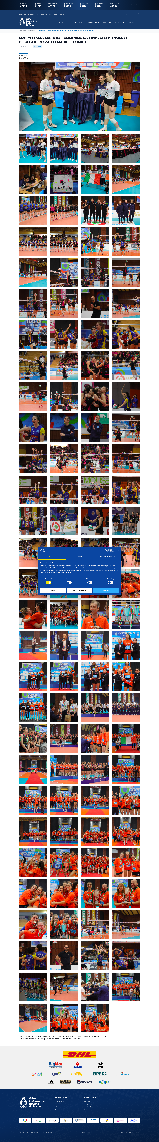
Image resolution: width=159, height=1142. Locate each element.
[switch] (69, 582)
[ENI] (76, 1074)
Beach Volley (88, 1107)
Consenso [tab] (52, 557)
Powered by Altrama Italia (85, 1132)
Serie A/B (87, 1101)
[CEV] (106, 1120)
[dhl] (79, 1054)
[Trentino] (104, 1082)
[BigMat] (55, 1065)
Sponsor (62, 14)
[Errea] (100, 1065)
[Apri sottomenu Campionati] (127, 22)
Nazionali (133, 22)
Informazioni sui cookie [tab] (107, 556)
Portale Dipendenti (60, 1104)
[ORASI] (56, 1074)
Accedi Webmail (59, 1101)
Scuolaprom (93, 22)
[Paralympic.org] (38, 1120)
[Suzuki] (76, 1065)
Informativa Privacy (60, 1107)
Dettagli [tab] (79, 556)
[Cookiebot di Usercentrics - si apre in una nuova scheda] (106, 550)
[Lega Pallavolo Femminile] (120, 1120)
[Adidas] (51, 1082)
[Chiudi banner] (118, 550)
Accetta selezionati (79, 590)
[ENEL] (37, 1074)
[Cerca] (138, 14)
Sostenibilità (53, 14)
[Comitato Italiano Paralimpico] (79, 1120)
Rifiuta (53, 590)
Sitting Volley (88, 1104)
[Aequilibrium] (122, 1074)
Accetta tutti (106, 590)
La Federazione (64, 22)
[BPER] (100, 1074)
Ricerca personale (41, 14)
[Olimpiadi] (25, 1120)
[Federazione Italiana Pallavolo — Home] (28, 22)
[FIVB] (93, 1120)
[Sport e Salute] (52, 1120)
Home (24, 30)
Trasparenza (58, 1110)
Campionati (119, 22)
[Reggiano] (65, 1082)
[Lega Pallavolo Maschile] (134, 1120)
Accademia (107, 22)
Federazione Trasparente (26, 14)
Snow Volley (88, 1110)
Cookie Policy (123, 1132)
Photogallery (32, 30)
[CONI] (66, 1120)
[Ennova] (84, 1082)
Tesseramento (80, 22)
